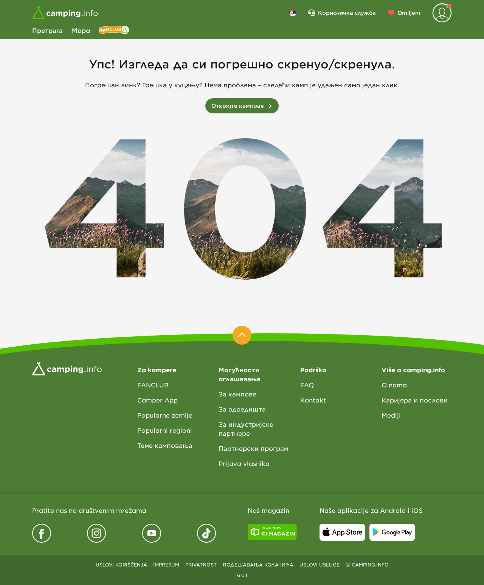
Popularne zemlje (164, 415)
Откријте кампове (237, 105)
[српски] (292, 12)
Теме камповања (164, 445)
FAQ (307, 384)
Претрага (47, 30)
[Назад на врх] (242, 335)
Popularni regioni (164, 430)
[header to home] (65, 12)
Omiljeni (408, 12)
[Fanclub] (114, 30)
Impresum (166, 565)
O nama (394, 384)
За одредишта (242, 409)
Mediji (391, 415)
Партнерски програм (254, 448)
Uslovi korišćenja (121, 565)
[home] (67, 368)
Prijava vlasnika (244, 463)
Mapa (81, 30)
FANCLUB (153, 384)
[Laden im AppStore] (342, 532)
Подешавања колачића (258, 565)
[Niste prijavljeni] (442, 13)
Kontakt (313, 400)
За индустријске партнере (246, 428)
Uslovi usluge (319, 565)
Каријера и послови (415, 400)
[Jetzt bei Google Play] (392, 532)
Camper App (157, 400)
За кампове (237, 394)
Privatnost (201, 565)
